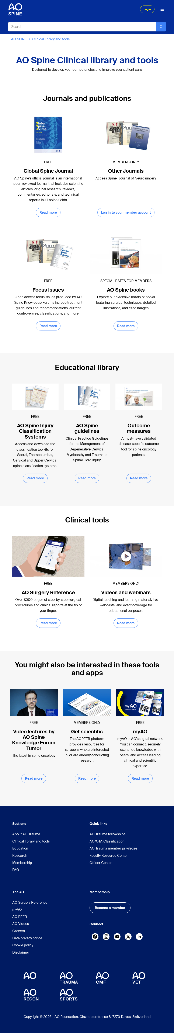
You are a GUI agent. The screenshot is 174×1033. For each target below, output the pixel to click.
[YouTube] (117, 936)
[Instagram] (106, 937)
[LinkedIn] (139, 936)
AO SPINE (19, 39)
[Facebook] (95, 937)
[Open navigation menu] (162, 9)
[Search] (161, 26)
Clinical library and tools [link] (51, 39)
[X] (128, 937)
